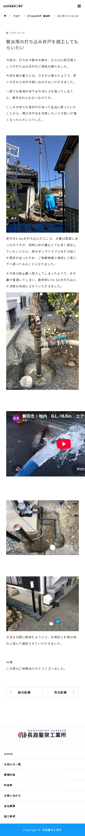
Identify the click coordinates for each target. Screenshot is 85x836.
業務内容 (9, 774)
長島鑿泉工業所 (52, 830)
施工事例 (9, 816)
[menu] (79, 6)
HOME (8, 754)
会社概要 (9, 806)
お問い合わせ (12, 795)
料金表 (8, 785)
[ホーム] (5, 13)
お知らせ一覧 (12, 764)
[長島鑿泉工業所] (42, 735)
